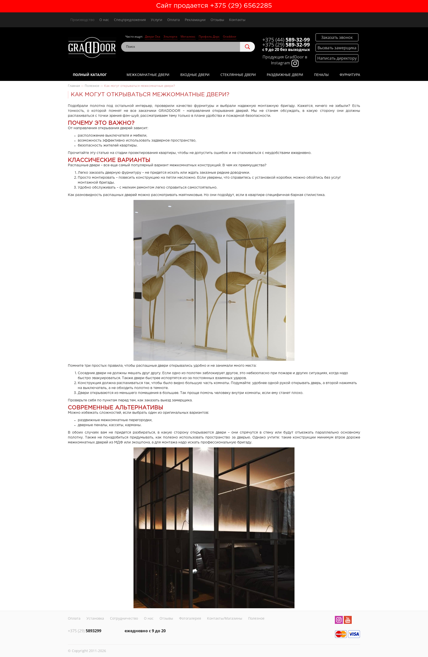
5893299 (84, 630)
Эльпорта (170, 36)
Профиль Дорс (209, 36)
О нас (104, 19)
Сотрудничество (124, 618)
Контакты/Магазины (224, 618)
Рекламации (195, 19)
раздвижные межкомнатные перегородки (115, 420)
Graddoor (229, 36)
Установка (95, 618)
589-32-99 (286, 39)
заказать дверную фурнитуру (115, 172)
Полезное (256, 618)
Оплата (173, 19)
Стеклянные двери (238, 74)
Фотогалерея (190, 618)
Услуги (156, 19)
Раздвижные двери (285, 74)
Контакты (237, 19)
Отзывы (217, 19)
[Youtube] (348, 620)
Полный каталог (90, 74)
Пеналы (321, 74)
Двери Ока (152, 36)
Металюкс (188, 36)
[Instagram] (339, 620)
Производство (82, 19)
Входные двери (195, 74)
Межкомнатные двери (148, 74)
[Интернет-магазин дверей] (92, 48)
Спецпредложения (130, 19)
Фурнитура (350, 74)
